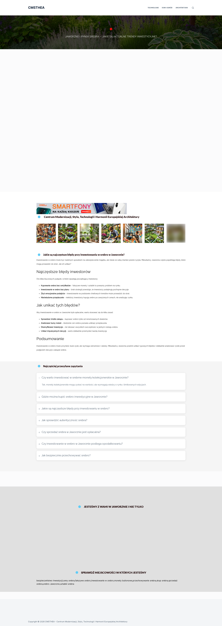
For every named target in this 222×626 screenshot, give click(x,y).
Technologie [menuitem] (153, 8)
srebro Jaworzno (51, 584)
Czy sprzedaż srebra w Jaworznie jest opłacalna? (71, 432)
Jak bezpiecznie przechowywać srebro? (66, 455)
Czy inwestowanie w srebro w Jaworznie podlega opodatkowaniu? (82, 443)
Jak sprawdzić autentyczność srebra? (64, 420)
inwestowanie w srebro (102, 580)
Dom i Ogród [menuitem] (167, 8)
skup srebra (162, 580)
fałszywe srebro (83, 580)
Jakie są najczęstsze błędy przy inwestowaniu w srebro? (75, 408)
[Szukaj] (193, 8)
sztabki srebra (67, 584)
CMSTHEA (36, 8)
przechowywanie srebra (144, 580)
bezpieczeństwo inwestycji (49, 580)
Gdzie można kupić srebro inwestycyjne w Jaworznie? (74, 396)
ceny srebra (69, 580)
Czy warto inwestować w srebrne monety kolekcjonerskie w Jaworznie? (84, 377)
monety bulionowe (123, 580)
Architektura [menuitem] (182, 8)
